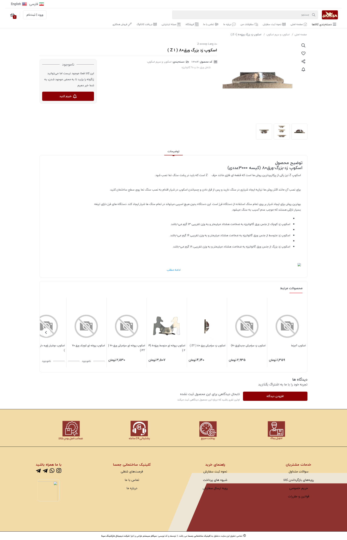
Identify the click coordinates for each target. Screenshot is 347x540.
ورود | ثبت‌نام (35, 14)
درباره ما (132, 488)
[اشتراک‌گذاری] (303, 61)
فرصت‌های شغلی (132, 471)
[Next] (46, 332)
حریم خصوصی (298, 488)
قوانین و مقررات (298, 496)
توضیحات (173, 151)
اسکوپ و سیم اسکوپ (278, 34)
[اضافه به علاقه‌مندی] (303, 53)
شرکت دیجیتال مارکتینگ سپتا (115, 536)
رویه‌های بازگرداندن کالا (298, 479)
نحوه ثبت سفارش (215, 471)
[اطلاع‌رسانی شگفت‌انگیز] (303, 69)
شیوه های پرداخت (215, 479)
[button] (324, 24)
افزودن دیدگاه (275, 396)
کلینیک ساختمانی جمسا (199, 536)
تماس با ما (132, 479)
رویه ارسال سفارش (215, 488)
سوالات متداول (298, 471)
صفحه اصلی (301, 34)
